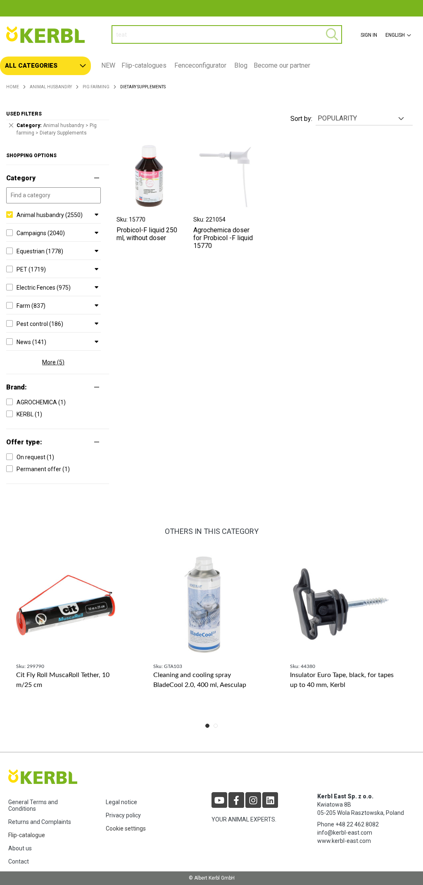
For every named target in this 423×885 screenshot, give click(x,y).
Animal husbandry (51, 87)
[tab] (211, 66)
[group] (74, 631)
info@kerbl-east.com (344, 832)
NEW (108, 65)
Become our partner (282, 65)
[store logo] (52, 34)
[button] (397, 35)
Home (12, 87)
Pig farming (96, 87)
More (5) (53, 362)
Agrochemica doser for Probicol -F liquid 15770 (223, 238)
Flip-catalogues (143, 65)
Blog (240, 65)
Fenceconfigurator (200, 65)
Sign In (369, 35)
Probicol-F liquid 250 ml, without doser (146, 234)
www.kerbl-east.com (344, 841)
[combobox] (227, 34)
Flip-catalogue (26, 835)
